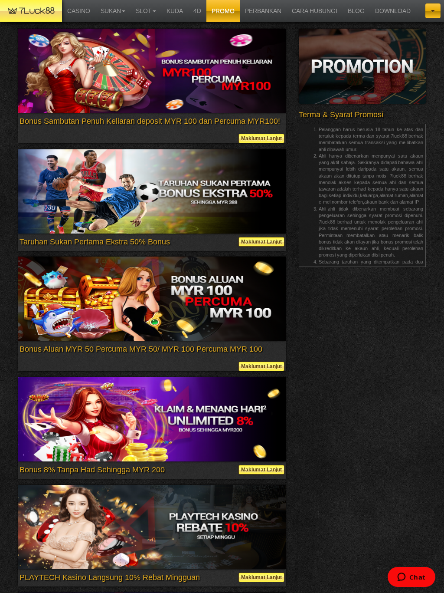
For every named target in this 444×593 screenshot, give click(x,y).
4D (197, 10)
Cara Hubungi (314, 10)
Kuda (174, 10)
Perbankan (263, 10)
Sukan (111, 10)
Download (393, 10)
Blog (356, 10)
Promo (223, 10)
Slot (144, 10)
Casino (78, 10)
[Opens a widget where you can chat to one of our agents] (411, 578)
